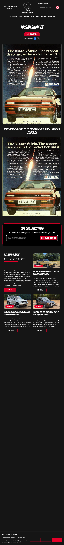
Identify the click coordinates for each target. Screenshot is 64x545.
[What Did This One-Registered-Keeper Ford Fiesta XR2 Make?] (46, 301)
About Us (26, 16)
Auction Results (38, 265)
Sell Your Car (13, 16)
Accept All (57, 540)
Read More (40, 290)
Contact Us (51, 16)
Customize (35, 540)
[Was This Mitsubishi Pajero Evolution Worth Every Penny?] (17, 301)
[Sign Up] (57, 7)
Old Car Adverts (32, 34)
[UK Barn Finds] (27, 7)
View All (10, 290)
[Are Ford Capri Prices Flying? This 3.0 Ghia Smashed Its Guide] (46, 260)
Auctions (44, 16)
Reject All (46, 540)
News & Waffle (35, 16)
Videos (20, 16)
